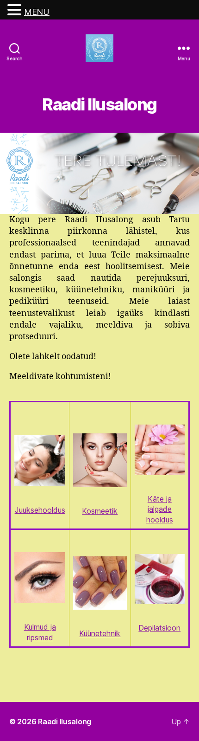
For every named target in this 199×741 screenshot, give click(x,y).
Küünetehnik (99, 633)
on (176, 627)
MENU (37, 12)
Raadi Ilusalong (64, 721)
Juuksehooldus (40, 510)
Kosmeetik (100, 510)
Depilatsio (155, 627)
